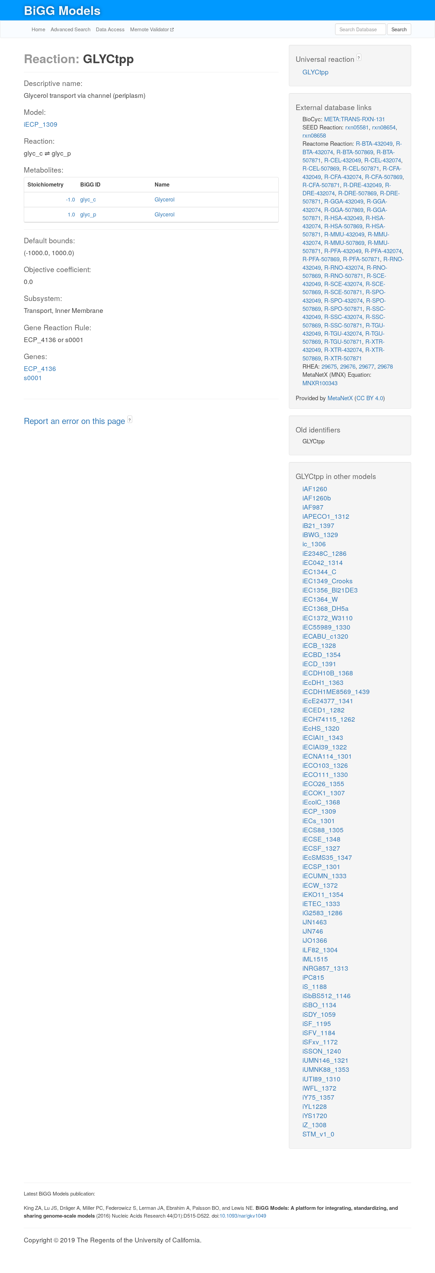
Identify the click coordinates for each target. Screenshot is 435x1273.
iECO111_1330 (325, 774)
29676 (347, 366)
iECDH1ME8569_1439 (336, 691)
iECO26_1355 (323, 783)
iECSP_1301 (321, 866)
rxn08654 (384, 127)
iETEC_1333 (321, 903)
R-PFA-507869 (321, 258)
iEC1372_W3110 (327, 617)
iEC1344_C (319, 571)
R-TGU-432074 (343, 333)
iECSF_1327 (321, 847)
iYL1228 (314, 1106)
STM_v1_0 (318, 1133)
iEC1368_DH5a (325, 608)
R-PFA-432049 (342, 250)
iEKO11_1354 (323, 894)
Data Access (110, 29)
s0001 (33, 377)
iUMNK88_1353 (325, 1069)
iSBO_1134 (319, 1004)
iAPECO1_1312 (325, 515)
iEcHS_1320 (321, 727)
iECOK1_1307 (323, 792)
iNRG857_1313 (325, 967)
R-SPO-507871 (343, 308)
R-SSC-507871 (343, 325)
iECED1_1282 (323, 709)
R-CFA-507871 (321, 184)
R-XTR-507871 (343, 358)
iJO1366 (314, 939)
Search (399, 29)
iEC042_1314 (322, 562)
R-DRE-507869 (357, 193)
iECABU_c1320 (325, 635)
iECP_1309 (40, 123)
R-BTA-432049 (374, 143)
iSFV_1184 (318, 1032)
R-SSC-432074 (343, 316)
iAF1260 (314, 488)
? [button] (129, 420)
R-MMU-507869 (344, 242)
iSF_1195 (316, 1023)
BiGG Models (62, 10)
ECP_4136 (40, 368)
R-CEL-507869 (320, 168)
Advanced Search (70, 29)
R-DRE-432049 (362, 184)
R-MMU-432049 (344, 234)
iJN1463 (314, 921)
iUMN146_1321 (325, 1059)
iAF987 (313, 506)
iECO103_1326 (325, 765)
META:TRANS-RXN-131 (354, 118)
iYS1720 (314, 1115)
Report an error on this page (75, 420)
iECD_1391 (319, 663)
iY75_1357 (318, 1096)
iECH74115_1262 (328, 718)
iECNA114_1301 (327, 755)
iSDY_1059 (319, 1014)
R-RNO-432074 (343, 267)
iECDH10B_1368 (327, 672)
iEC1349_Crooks (327, 580)
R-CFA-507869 (383, 176)
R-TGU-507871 (343, 341)
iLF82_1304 (320, 949)
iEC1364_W (320, 598)
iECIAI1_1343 (322, 737)
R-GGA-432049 (343, 201)
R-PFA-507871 (361, 258)
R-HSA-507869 (343, 226)
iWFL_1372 (319, 1087)
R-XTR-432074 (343, 349)
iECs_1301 (318, 820)
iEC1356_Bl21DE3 (330, 589)
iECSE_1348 (321, 838)
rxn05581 (357, 127)
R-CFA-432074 (343, 176)
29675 (329, 366)
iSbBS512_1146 (326, 995)
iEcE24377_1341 (327, 700)
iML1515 (315, 958)
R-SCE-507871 (343, 291)
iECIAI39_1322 (324, 746)
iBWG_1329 (320, 534)
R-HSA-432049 (343, 217)
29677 (366, 366)
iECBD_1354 (321, 654)
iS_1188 (314, 986)
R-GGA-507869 (343, 209)
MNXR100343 (319, 382)
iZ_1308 (314, 1124)
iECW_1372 (320, 884)
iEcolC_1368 (321, 801)
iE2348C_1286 (324, 553)
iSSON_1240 (321, 1050)
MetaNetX (340, 397)
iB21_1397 (318, 525)
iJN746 (312, 930)
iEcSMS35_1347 (327, 857)
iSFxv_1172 (320, 1041)
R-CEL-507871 (361, 168)
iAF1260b (316, 497)
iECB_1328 (319, 645)
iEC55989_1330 (326, 626)
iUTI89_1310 (321, 1078)
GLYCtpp (315, 71)
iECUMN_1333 (324, 875)
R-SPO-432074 (343, 300)
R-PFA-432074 (383, 250)
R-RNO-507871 (343, 275)
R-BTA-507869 (354, 151)
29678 (385, 366)
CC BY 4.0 (369, 397)
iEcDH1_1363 (323, 682)
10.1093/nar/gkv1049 (243, 1215)
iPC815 (313, 977)
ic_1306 (314, 543)
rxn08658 (314, 135)
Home (38, 29)
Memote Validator (150, 29)
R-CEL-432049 (342, 160)
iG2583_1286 (322, 912)
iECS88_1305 (323, 829)
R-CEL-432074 (382, 160)
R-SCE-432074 (343, 283)
